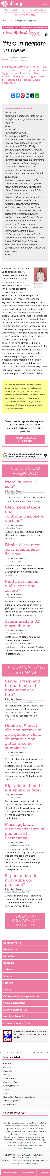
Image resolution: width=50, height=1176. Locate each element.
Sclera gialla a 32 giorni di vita (22, 624)
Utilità (12, 20)
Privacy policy (9, 1078)
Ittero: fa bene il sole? (20, 484)
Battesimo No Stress (25, 14)
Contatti (7, 1063)
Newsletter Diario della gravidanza (19, 1097)
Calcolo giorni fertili (15, 1009)
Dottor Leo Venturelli (15, 494)
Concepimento (12, 942)
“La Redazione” (23, 58)
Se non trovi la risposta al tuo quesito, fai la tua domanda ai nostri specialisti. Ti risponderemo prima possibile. (25, 431)
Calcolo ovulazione (14, 1002)
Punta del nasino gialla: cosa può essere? (21, 586)
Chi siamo (7, 1067)
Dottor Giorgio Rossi (15, 755)
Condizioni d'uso (10, 1082)
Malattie (8, 969)
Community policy (11, 1085)
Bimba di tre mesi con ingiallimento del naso (22, 549)
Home (5, 20)
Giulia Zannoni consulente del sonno (21, 702)
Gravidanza (10, 949)
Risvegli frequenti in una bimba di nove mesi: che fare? (22, 688)
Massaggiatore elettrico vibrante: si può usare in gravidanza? (24, 831)
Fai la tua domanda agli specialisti (25, 921)
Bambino (8, 962)
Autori (6, 1089)
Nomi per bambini (14, 1016)
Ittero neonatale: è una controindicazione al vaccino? (25, 514)
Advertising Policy (11, 1100)
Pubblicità (7, 1071)
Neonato (8, 956)
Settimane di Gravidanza (34, 10)
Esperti (6, 1093)
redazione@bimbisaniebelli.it (19, 1160)
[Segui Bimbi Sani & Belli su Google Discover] (25, 31)
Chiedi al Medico (11, 10)
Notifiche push (10, 1104)
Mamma (8, 976)
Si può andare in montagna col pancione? (21, 880)
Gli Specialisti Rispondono (27, 20)
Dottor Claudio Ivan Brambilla (18, 845)
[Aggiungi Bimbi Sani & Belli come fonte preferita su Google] (25, 455)
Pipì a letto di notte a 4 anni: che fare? (24, 788)
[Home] (18, 4)
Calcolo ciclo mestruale (17, 1023)
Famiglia (8, 982)
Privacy (6, 1074)
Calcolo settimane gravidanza (21, 996)
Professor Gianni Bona (16, 633)
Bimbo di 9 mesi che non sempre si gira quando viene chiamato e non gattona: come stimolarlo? (23, 737)
